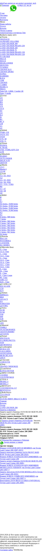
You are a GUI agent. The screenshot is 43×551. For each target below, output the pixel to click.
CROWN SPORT (7, 72)
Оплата (3, 17)
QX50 (2, 137)
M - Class (3, 278)
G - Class (3, 258)
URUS (2, 358)
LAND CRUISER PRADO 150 (12, 52)
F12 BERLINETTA (7, 340)
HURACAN (5, 349)
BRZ (2, 297)
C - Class (3, 254)
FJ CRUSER (5, 56)
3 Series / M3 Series (7, 228)
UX (1, 106)
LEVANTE (4, 334)
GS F (2, 109)
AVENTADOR (6, 353)
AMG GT (4, 280)
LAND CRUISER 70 (8, 50)
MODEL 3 (4, 384)
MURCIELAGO (6, 356)
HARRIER (4, 76)
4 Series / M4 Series (7, 226)
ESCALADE (5, 286)
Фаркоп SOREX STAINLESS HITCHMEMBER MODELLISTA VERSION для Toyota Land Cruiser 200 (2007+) (20, 467)
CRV (2, 323)
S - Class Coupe (6, 275)
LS (1, 128)
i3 (0, 200)
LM (1, 124)
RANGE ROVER (7, 371)
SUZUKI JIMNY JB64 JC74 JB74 (13, 399)
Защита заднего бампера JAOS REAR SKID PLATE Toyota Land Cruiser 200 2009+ (21, 462)
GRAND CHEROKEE (9, 366)
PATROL (3, 145)
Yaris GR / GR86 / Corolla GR (11, 91)
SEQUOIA (4, 65)
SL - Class (4, 271)
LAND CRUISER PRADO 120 (12, 54)
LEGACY (4, 299)
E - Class (3, 273)
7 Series (3, 219)
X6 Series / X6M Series (9, 204)
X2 (1, 213)
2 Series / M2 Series (7, 230)
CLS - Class (4, 256)
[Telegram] (4, 5)
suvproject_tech (30, 3)
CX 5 (2, 167)
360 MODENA (6, 345)
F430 (2, 343)
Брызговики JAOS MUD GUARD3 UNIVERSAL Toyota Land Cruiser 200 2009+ (20, 481)
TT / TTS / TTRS (6, 184)
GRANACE (5, 39)
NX (1, 104)
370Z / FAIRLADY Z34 (9, 150)
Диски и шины (6, 30)
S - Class (3, 269)
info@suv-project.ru (7, 3)
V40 (1, 319)
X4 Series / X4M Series (9, 208)
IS (1, 117)
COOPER (4, 375)
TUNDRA (4, 67)
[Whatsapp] (13, 5)
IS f (1, 115)
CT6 (1, 288)
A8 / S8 (3, 191)
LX (1, 98)
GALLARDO (5, 351)
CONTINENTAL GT (8, 388)
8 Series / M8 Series (7, 217)
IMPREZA (4, 295)
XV (1, 301)
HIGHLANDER (6, 63)
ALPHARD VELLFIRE (9, 41)
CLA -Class (4, 252)
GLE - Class (4, 267)
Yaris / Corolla (5, 93)
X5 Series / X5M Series (9, 206)
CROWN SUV (6, 69)
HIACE (3, 61)
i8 (0, 197)
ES (1, 111)
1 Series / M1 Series (7, 232)
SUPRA (3, 74)
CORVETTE (5, 362)
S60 (1, 317)
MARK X (4, 87)
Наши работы (5, 24)
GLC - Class (5, 265)
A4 (1, 178)
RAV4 (2, 78)
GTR (2, 152)
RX (1, 102)
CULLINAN (5, 395)
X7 (1, 202)
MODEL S (4, 382)
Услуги (3, 26)
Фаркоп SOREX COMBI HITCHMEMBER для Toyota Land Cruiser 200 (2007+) (19, 477)
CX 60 (2, 171)
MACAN (3, 239)
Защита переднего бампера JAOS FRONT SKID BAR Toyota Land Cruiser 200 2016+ (19, 453)
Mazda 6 (3, 169)
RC (1, 119)
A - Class (3, 249)
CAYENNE (4, 243)
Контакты (4, 20)
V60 (1, 314)
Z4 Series (3, 234)
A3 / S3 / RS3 (5, 176)
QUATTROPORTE (7, 330)
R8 (1, 187)
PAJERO (3, 156)
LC (1, 126)
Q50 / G (3, 141)
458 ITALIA (5, 338)
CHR (2, 80)
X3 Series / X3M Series (9, 210)
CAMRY (3, 85)
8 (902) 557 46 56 (24, 5)
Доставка (4, 15)
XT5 (2, 291)
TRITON (3, 163)
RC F (2, 122)
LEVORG (4, 306)
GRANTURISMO (7, 332)
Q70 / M (3, 139)
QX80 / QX (4, 132)
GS (1, 113)
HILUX (3, 59)
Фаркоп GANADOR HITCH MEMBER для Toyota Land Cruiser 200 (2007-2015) (20, 449)
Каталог (3, 28)
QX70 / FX (4, 135)
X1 (1, 215)
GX (1, 100)
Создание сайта (6, 550)
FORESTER (5, 304)
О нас (2, 13)
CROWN (3, 83)
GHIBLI (3, 327)
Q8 (1, 193)
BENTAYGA (5, 390)
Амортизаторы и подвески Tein (13, 33)
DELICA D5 (5, 161)
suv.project (20, 3)
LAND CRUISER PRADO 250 (12, 46)
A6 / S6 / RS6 (5, 182)
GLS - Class (4, 260)
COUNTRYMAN (7, 377)
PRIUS (2, 89)
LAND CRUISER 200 (9, 48)
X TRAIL (4, 148)
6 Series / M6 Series (7, 221)
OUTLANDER (6, 158)
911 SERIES (5, 245)
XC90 (2, 310)
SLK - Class (4, 282)
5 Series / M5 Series (7, 223)
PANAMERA (5, 241)
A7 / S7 (3, 189)
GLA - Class (5, 262)
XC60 (2, 312)
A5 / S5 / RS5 (5, 180)
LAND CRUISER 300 (9, 43)
